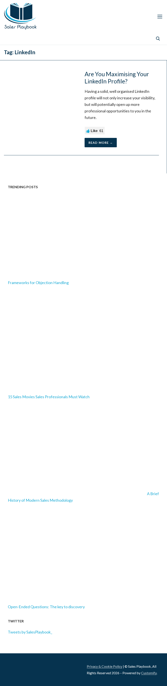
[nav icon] (159, 16)
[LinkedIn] (10, 668)
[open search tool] (158, 39)
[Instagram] (30, 38)
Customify (149, 673)
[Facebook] (19, 38)
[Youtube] (52, 38)
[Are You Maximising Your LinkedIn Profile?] (40, 109)
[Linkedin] (9, 38)
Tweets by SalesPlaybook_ (30, 632)
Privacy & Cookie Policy (104, 666)
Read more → (101, 142)
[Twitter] (41, 38)
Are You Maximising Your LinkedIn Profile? (117, 78)
